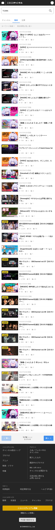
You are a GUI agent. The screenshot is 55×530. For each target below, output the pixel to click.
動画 (16, 20)
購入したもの (35, 457)
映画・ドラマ (8, 466)
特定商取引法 (25, 489)
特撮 (4, 471)
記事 (23, 20)
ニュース (24, 500)
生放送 (13, 500)
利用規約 (6, 489)
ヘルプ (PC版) (46, 489)
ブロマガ (6, 455)
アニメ (5, 460)
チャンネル (6, 20)
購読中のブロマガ (37, 463)
